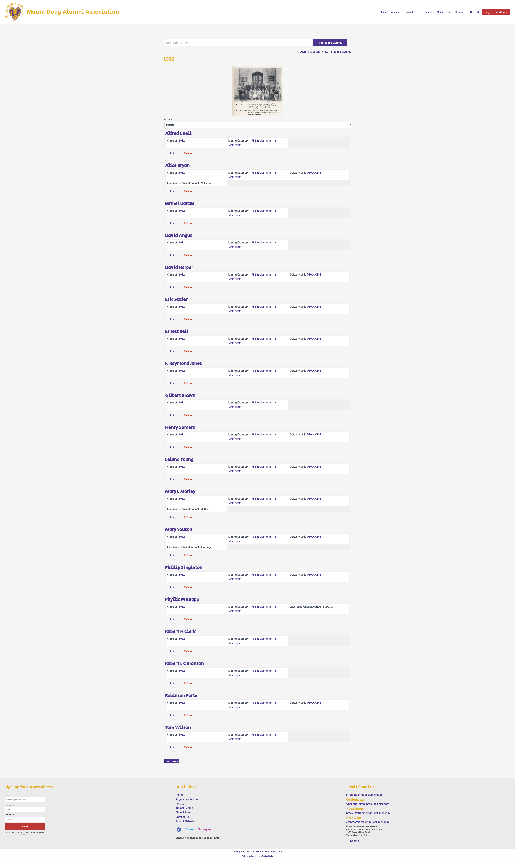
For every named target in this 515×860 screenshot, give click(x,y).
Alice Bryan (177, 165)
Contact (459, 12)
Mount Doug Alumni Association (73, 12)
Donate (428, 12)
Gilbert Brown (180, 395)
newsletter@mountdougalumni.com (368, 813)
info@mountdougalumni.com (364, 794)
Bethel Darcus (179, 203)
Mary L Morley (180, 491)
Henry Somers (180, 427)
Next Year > (172, 761)
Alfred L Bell (178, 133)
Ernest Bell (176, 331)
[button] (400, 12)
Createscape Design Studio (262, 856)
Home (383, 12)
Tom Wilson (178, 727)
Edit (171, 153)
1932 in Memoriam (261, 140)
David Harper (179, 267)
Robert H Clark (180, 631)
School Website (184, 821)
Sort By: (168, 119)
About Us (411, 12)
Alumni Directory (310, 51)
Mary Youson (178, 529)
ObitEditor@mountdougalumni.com (367, 803)
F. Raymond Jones (183, 363)
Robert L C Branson (184, 663)
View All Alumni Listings (336, 51)
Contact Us (182, 816)
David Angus (178, 235)
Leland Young (179, 459)
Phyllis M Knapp (182, 599)
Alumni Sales (443, 12)
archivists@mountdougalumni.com (367, 822)
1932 (182, 140)
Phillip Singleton (184, 567)
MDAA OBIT (314, 172)
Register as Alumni (186, 799)
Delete (188, 153)
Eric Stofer (176, 299)
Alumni (395, 12)
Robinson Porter (182, 695)
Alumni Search (184, 808)
